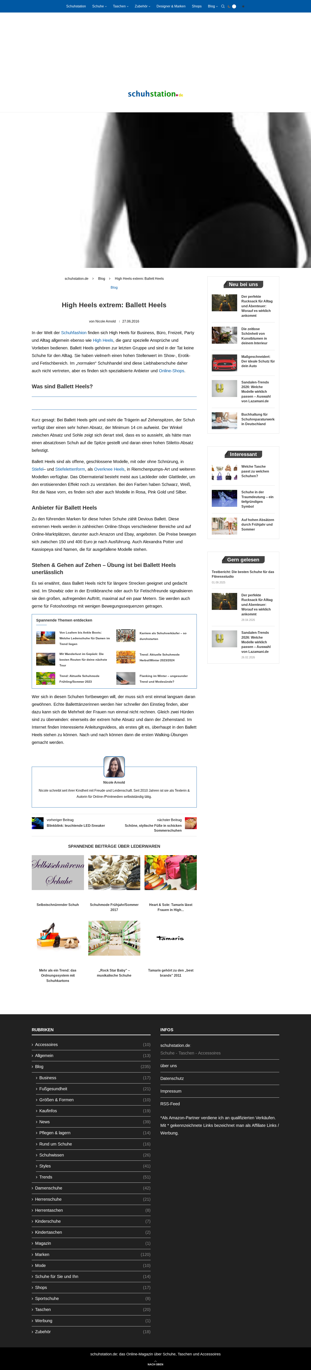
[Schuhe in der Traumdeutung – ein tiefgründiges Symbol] (224, 498)
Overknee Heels (109, 469)
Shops (197, 6)
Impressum (171, 1091)
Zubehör (141, 6)
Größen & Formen (95, 1099)
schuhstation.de (76, 278)
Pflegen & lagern (95, 1132)
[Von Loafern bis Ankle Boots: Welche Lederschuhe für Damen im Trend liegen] (45, 637)
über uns (168, 1065)
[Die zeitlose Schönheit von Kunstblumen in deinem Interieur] (224, 335)
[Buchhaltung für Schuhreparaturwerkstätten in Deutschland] (224, 420)
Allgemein (93, 1055)
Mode (93, 1265)
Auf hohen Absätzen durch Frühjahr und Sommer (257, 524)
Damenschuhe (93, 1188)
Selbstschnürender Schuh (58, 905)
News (95, 1121)
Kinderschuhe (93, 1221)
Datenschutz (172, 1078)
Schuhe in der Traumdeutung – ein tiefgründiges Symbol (257, 499)
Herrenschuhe (93, 1199)
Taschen (119, 6)
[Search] (223, 6)
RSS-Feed (170, 1103)
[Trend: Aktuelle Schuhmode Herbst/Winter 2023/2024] (125, 657)
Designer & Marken (171, 6)
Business (95, 1077)
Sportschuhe (93, 1298)
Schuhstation (76, 6)
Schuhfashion (74, 332)
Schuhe (98, 6)
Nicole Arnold (105, 321)
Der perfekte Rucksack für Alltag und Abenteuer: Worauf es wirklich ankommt (257, 306)
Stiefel (37, 469)
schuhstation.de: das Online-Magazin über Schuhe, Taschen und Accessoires (155, 1354)
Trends (95, 1177)
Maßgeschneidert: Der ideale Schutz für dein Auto (258, 361)
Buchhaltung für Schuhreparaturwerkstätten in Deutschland (258, 419)
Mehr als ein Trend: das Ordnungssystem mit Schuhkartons (57, 976)
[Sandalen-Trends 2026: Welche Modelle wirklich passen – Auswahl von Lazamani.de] (224, 388)
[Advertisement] (155, 46)
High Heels (103, 340)
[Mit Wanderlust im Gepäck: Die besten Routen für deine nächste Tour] (45, 659)
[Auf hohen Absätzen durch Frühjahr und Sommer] (224, 526)
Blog (211, 6)
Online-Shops (171, 370)
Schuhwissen (95, 1155)
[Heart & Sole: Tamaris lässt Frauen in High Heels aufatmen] (170, 872)
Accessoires (93, 1044)
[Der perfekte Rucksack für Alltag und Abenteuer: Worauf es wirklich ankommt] (224, 302)
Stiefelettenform (70, 469)
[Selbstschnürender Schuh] (58, 872)
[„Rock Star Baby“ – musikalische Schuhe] (114, 938)
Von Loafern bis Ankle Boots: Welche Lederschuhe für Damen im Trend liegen (84, 638)
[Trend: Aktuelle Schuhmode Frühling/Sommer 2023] (45, 678)
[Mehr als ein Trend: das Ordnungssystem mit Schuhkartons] (58, 938)
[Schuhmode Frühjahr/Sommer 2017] (114, 872)
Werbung (93, 1320)
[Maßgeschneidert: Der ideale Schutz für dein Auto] (224, 362)
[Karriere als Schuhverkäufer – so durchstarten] (125, 635)
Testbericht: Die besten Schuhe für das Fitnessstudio (243, 574)
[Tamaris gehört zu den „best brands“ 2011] (170, 938)
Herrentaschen (93, 1210)
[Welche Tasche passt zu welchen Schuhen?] (224, 472)
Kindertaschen (93, 1232)
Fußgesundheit (95, 1088)
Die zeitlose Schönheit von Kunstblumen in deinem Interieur (254, 336)
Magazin (93, 1243)
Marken (93, 1254)
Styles (95, 1166)
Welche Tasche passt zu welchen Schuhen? (255, 471)
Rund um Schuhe (95, 1144)
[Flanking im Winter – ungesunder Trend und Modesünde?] (125, 678)
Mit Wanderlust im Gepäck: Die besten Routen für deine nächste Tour (83, 659)
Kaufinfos (95, 1110)
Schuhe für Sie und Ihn (93, 1276)
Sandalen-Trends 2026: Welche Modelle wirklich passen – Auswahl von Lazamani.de (256, 391)
